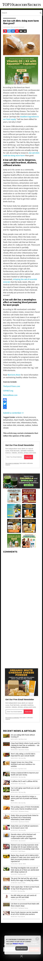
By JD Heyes (22, 851)
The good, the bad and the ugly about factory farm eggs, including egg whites (25, 879)
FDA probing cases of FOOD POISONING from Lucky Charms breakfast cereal (25, 808)
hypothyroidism (31, 420)
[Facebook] (21, 400)
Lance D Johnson (18, 27)
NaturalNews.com (10, 395)
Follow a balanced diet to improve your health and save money (25, 774)
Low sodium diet (9, 425)
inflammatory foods (29, 423)
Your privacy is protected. (12, 463)
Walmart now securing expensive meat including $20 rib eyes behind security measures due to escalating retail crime (25, 847)
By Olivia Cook (23, 739)
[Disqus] (21, 582)
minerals (20, 425)
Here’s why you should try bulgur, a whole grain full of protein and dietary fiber (24, 798)
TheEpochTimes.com (11, 386)
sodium (28, 425)
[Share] (21, 407)
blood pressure (29, 417)
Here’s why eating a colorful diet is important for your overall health (23, 755)
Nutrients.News (14, 375)
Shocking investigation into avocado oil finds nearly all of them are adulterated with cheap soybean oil (25, 870)
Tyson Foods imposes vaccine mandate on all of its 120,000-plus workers (24, 913)
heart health (19, 420)
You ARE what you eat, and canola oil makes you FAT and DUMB (23, 896)
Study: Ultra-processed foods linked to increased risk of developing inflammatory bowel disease (24, 817)
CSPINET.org (8, 391)
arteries (19, 417)
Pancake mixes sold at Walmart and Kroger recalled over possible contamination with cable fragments (23, 836)
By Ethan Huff (22, 874)
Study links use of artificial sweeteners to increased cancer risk (24, 827)
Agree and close (22, 948)
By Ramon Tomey (23, 811)
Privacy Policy (18, 944)
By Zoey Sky (22, 758)
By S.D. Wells (22, 864)
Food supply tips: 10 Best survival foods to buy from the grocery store (25, 888)
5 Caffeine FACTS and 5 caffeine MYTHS (24, 781)
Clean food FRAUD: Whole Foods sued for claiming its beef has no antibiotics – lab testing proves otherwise (25, 745)
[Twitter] (21, 403)
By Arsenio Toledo (24, 749)
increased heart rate (11, 423)
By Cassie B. (22, 841)
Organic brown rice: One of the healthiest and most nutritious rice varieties (23, 764)
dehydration (8, 420)
